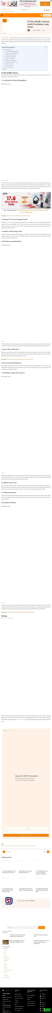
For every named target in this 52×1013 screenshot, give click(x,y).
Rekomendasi (6, 956)
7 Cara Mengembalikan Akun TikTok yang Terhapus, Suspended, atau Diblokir (42, 872)
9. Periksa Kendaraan (9, 65)
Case (5, 952)
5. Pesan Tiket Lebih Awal (10, 58)
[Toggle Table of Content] (45, 47)
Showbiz (5, 950)
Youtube (43, 1002)
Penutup (4, 69)
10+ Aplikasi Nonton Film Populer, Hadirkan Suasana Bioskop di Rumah (7, 890)
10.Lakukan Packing (9, 67)
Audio (5, 964)
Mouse (5, 966)
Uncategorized (7, 977)
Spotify (43, 1008)
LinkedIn (43, 1004)
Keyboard (6, 967)
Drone (5, 954)
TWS (5, 973)
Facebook (44, 998)
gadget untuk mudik (20, 719)
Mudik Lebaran (27, 845)
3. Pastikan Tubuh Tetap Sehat (10, 54)
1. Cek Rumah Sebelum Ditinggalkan (12, 51)
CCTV (7, 222)
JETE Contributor (37, 30)
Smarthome (6, 960)
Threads (43, 996)
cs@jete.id (8, 1010)
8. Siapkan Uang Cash (9, 63)
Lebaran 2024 (33, 845)
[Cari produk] (50, 15)
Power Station (6, 958)
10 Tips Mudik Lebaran (7, 49)
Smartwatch (6, 975)
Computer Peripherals (8, 969)
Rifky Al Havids (4, 845)
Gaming (5, 971)
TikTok (43, 1006)
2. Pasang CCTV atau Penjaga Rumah (12, 53)
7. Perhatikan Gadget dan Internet (11, 61)
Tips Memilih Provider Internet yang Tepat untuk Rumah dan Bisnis (42, 890)
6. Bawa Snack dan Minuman (10, 60)
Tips (44, 30)
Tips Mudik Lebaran (12, 845)
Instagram (44, 994)
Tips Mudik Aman (20, 845)
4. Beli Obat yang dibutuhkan (10, 56)
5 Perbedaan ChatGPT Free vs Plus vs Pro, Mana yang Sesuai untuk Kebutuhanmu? (41, 942)
